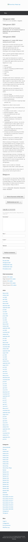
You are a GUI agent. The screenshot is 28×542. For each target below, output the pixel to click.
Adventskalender (6, 447)
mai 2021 (5, 340)
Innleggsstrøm (6, 523)
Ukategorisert (6, 511)
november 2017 (6, 394)
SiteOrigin (14, 539)
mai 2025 (5, 297)
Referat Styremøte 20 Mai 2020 (14, 196)
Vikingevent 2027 (6, 262)
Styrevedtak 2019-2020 (8, 507)
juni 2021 (5, 338)
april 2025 (5, 299)
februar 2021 (5, 342)
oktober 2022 (6, 326)
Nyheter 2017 (6, 476)
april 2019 (5, 371)
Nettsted (5, 245)
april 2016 (5, 420)
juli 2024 (4, 309)
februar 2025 (5, 303)
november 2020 (6, 346)
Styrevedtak (5, 494)
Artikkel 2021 (6, 451)
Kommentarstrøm (6, 525)
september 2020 (6, 351)
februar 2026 (5, 293)
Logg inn (5, 521)
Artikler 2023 (5, 463)
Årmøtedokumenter (7, 269)
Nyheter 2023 (6, 488)
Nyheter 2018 (6, 478)
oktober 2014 (6, 435)
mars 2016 (5, 422)
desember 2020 (6, 344)
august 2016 (5, 414)
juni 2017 (5, 400)
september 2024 (6, 307)
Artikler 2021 (5, 459)
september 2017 (6, 396)
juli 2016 (4, 416)
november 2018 (6, 379)
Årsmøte (5, 449)
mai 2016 (5, 418)
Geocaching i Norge (7, 468)
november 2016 (6, 410)
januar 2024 (5, 315)
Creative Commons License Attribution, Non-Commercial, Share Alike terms (13, 537)
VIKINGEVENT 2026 (7, 264)
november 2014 (6, 433)
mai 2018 (5, 385)
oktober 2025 (6, 295)
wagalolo (20, 21)
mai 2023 (5, 320)
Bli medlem (10, 277)
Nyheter (4, 470)
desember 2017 (6, 392)
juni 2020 (5, 355)
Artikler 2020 (10, 187)
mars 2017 (5, 406)
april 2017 (5, 404)
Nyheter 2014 (6, 472)
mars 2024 (5, 313)
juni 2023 (5, 318)
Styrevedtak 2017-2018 (8, 503)
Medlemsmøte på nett (14, 202)
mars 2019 (5, 373)
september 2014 (6, 437)
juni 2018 (5, 383)
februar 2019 (5, 375)
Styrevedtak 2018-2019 (8, 505)
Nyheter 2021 (6, 484)
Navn (4, 233)
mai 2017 (5, 402)
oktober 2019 (6, 361)
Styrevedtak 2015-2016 (8, 498)
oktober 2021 (6, 334)
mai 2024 (5, 311)
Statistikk (5, 492)
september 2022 (6, 328)
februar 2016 (5, 425)
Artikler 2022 (5, 461)
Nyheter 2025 (6, 490)
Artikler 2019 (5, 455)
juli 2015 (4, 431)
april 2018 (5, 388)
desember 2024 (6, 305)
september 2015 (6, 429)
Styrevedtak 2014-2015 (8, 496)
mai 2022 (5, 330)
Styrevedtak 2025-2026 (8, 509)
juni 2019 (5, 367)
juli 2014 (4, 439)
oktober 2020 (6, 348)
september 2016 (6, 412)
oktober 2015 (6, 427)
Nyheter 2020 (6, 482)
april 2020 (5, 359)
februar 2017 (5, 408)
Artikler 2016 (5, 453)
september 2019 (6, 363)
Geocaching (16, 187)
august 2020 (5, 353)
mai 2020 (5, 357)
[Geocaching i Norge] (14, 4)
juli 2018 (4, 381)
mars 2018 (5, 390)
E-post (4, 239)
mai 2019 (5, 369)
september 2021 (6, 336)
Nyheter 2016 (6, 474)
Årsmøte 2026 (6, 260)
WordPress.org (6, 527)
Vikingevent (9, 189)
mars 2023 (5, 322)
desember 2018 (6, 377)
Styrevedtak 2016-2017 (8, 500)
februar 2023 (5, 324)
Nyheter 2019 (6, 480)
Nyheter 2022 (6, 486)
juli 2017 (4, 398)
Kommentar (6, 217)
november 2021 (6, 332)
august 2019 (5, 365)
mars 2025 (5, 301)
